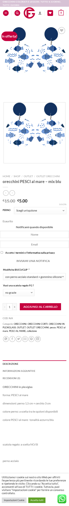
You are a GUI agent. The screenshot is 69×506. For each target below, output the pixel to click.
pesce (53, 327)
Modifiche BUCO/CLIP (16, 269)
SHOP (17, 176)
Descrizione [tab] (10, 363)
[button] (6, 13)
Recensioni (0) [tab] (11, 378)
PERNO (6, 210)
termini (20, 252)
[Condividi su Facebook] (12, 339)
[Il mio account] (40, 13)
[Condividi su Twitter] (19, 339)
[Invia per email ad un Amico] (25, 339)
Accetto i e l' (30, 252)
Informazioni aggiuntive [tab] (19, 371)
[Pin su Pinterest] (31, 339)
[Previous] (6, 93)
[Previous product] (12, 193)
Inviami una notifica (33, 260)
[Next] (15, 93)
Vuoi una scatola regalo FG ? (18, 285)
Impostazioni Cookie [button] (14, 500)
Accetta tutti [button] (36, 500)
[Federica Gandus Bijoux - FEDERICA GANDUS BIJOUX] (29, 13)
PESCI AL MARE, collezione (23, 331)
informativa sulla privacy (41, 252)
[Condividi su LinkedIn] (38, 339)
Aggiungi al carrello (40, 306)
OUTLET (28, 176)
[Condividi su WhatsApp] (6, 339)
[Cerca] (17, 13)
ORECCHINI (20, 323)
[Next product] (5, 193)
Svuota (62, 204)
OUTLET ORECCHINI (48, 176)
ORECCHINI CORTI (38, 323)
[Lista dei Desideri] (50, 13)
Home (6, 176)
